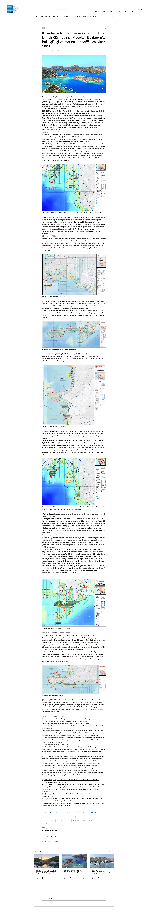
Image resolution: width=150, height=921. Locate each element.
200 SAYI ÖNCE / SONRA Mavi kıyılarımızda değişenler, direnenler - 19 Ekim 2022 (74, 872)
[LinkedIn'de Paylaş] (51, 836)
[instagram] (141, 9)
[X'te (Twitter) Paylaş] (47, 836)
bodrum (100, 820)
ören (66, 823)
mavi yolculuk (56, 817)
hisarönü (92, 817)
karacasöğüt (76, 820)
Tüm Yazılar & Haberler (42, 16)
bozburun (46, 820)
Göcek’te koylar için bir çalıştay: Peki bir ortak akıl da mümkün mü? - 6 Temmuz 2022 (102, 872)
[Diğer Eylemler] (105, 28)
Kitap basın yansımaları (61, 16)
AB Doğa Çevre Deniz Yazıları (50, 830)
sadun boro (92, 820)
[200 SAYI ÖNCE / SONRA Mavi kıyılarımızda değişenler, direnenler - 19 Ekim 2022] (74, 861)
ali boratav (46, 817)
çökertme (46, 823)
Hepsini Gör (111, 851)
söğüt (84, 820)
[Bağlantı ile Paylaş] (56, 836)
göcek (85, 817)
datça (52, 820)
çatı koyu (73, 823)
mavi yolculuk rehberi (68, 817)
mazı (61, 823)
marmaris (67, 820)
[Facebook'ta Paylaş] (43, 836)
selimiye (59, 820)
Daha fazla (93, 16)
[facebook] (138, 9)
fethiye (100, 817)
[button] (112, 16)
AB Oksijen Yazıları (79, 16)
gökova (79, 817)
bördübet (54, 823)
